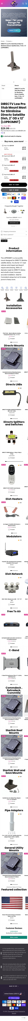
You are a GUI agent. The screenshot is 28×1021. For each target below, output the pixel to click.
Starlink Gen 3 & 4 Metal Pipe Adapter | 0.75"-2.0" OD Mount (12, 790)
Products (9, 41)
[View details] (14, 23)
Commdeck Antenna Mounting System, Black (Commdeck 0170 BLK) (12, 363)
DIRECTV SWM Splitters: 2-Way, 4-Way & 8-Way (12, 443)
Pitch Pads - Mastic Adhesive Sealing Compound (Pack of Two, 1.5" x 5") (12, 325)
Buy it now (14, 190)
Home (2, 41)
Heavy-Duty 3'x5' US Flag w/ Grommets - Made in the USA (12, 907)
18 (20, 461)
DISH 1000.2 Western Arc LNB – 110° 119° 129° (12, 591)
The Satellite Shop (13, 1011)
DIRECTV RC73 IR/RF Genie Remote (12, 479)
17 (19, 461)
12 (15, 461)
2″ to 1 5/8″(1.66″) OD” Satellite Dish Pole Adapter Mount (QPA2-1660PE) (12, 827)
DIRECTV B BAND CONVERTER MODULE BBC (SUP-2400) (12, 401)
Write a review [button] (14, 937)
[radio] (14, 147)
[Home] (14, 4)
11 (14, 461)
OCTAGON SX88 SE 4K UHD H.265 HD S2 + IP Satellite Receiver (12, 629)
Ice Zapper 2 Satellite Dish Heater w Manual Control (12, 516)
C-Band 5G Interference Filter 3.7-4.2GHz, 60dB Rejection (12, 667)
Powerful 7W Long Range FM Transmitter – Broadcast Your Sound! (12, 553)
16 (18, 461)
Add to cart (14, 185)
